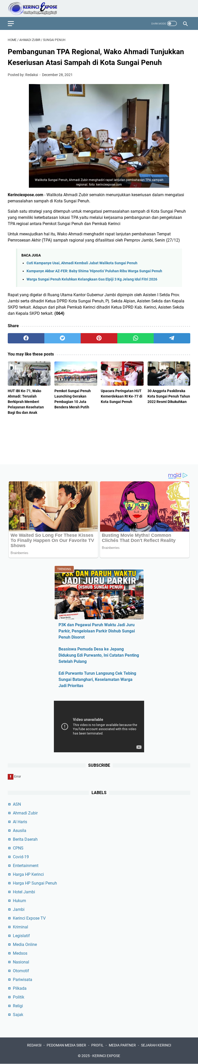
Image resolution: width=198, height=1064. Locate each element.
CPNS (18, 848)
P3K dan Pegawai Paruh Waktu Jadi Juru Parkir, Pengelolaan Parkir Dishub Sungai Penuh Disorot (97, 631)
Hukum (19, 900)
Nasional (21, 962)
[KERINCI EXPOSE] (36, 8)
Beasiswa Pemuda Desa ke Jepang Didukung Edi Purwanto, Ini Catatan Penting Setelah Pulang (99, 655)
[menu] (14, 23)
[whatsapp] (135, 338)
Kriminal (20, 927)
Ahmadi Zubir (25, 813)
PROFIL (97, 1045)
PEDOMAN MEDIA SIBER (66, 1045)
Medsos (20, 953)
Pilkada (20, 988)
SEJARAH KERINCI (156, 1045)
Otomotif (21, 970)
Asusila (19, 830)
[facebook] (26, 338)
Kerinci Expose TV (29, 918)
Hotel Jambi (24, 891)
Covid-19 (21, 856)
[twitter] (62, 338)
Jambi (18, 909)
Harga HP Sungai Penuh (35, 883)
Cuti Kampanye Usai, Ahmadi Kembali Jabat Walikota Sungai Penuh (82, 263)
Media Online (25, 944)
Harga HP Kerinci (28, 874)
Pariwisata (22, 979)
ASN (17, 804)
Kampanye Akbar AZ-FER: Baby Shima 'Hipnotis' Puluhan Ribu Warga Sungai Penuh (94, 271)
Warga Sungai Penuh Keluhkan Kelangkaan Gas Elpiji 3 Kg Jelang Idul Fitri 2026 (92, 279)
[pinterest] (99, 338)
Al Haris (20, 821)
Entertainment (25, 865)
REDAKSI (34, 1045)
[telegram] (172, 338)
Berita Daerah (25, 839)
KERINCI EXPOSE (106, 1056)
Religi (18, 1005)
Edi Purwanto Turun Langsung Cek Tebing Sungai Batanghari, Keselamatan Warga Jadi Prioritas (97, 679)
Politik (18, 997)
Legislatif (21, 935)
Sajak (18, 1014)
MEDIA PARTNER (122, 1045)
